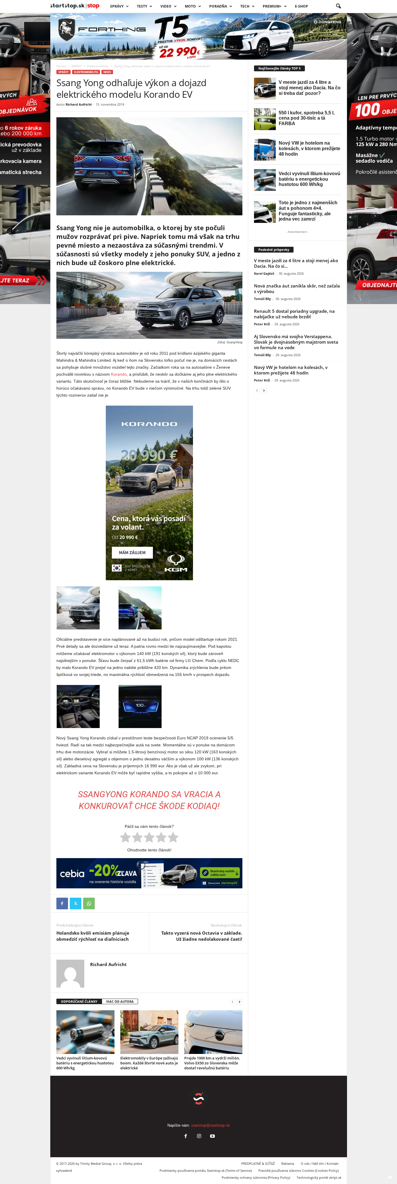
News (107, 72)
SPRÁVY (117, 6)
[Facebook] (62, 903)
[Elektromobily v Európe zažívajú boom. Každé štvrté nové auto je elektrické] (149, 1032)
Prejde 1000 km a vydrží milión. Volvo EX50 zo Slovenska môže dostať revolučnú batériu (212, 1063)
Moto (190, 6)
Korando (119, 374)
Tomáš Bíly (262, 299)
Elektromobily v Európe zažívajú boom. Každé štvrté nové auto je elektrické (149, 1063)
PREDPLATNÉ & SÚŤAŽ (258, 1163)
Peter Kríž (262, 324)
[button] (338, 6)
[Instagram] (199, 1137)
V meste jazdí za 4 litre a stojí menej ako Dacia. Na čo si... (296, 263)
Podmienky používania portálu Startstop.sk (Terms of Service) (206, 1170)
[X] (75, 903)
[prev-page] (232, 1002)
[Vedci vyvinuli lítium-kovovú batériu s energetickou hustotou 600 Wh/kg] (85, 1032)
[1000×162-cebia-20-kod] (149, 873)
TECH (244, 6)
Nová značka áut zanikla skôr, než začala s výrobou (297, 288)
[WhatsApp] (89, 903)
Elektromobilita (98, 66)
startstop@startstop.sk (210, 1125)
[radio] (125, 838)
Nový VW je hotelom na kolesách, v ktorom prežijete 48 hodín (291, 370)
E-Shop (301, 6)
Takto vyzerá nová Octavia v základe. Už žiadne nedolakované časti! (201, 936)
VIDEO (165, 6)
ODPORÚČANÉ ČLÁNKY (79, 1001)
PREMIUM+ (272, 6)
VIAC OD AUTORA (120, 1001)
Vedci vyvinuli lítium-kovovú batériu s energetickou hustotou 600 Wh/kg (85, 1063)
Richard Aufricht (79, 104)
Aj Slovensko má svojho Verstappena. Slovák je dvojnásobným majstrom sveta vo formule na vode (296, 341)
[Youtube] (212, 1137)
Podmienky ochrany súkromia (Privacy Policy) (256, 1177)
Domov (61, 66)
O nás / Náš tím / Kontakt (320, 1163)
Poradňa (218, 6)
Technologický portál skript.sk (319, 1177)
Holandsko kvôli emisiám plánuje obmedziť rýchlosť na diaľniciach (92, 936)
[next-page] (239, 1002)
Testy (142, 6)
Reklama (287, 1163)
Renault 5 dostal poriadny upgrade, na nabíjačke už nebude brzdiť (294, 313)
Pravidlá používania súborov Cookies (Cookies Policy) (298, 1170)
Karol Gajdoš (264, 273)
